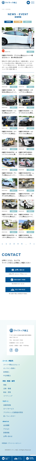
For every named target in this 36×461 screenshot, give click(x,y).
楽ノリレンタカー (9, 416)
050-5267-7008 (19, 279)
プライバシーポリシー (14, 443)
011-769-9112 (20, 289)
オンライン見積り (9, 368)
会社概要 (6, 425)
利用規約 (4, 443)
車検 (4, 385)
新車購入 (6, 372)
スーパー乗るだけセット (11, 365)
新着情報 (6, 432)
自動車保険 (7, 405)
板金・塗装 (7, 392)
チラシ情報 (18, 21)
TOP (3, 9)
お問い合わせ (19, 270)
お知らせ (27, 21)
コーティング (7, 396)
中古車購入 (7, 375)
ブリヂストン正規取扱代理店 (13, 412)
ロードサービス (8, 409)
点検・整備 (7, 388)
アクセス (6, 429)
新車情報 (8, 21)
